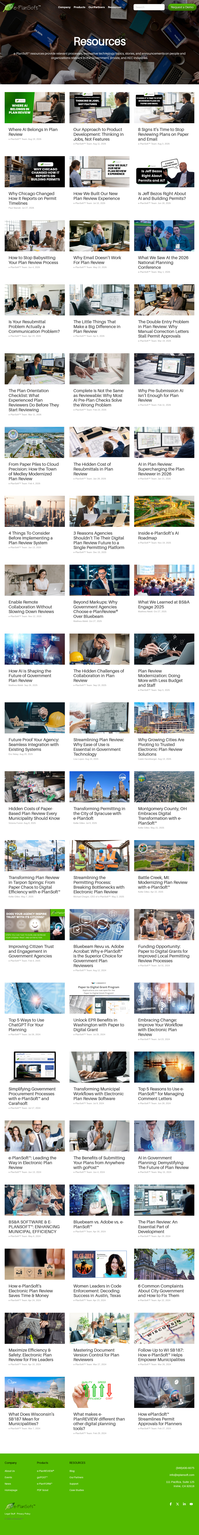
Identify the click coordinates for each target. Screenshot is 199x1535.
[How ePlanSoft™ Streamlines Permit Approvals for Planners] (164, 1392)
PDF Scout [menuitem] (42, 1490)
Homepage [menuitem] (11, 1490)
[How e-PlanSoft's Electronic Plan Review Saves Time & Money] (35, 1264)
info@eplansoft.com (182, 1475)
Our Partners (96, 7)
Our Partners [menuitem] (76, 1477)
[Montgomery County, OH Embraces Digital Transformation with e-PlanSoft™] (164, 786)
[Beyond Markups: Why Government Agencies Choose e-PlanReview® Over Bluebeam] (99, 580)
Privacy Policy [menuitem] (23, 1513)
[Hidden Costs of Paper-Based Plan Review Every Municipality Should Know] (35, 786)
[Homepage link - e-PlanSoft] (20, 1508)
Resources (114, 7)
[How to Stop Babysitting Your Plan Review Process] (35, 235)
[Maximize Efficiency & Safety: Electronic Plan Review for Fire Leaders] (35, 1328)
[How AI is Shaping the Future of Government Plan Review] (35, 649)
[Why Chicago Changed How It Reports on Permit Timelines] (35, 171)
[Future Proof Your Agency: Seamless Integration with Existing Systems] (35, 717)
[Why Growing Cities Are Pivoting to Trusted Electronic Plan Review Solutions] (164, 717)
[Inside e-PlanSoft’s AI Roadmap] (164, 511)
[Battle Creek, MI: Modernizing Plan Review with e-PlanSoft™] (164, 855)
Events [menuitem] (8, 1477)
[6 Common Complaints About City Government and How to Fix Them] (164, 1264)
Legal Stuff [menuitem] (10, 1513)
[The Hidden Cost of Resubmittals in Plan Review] (99, 442)
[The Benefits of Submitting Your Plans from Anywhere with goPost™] (99, 1136)
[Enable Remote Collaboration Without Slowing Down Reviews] (35, 580)
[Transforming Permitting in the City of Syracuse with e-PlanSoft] (99, 786)
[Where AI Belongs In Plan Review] (35, 107)
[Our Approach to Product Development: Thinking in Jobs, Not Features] (99, 107)
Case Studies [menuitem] (76, 1490)
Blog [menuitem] (72, 1470)
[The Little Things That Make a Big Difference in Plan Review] (99, 299)
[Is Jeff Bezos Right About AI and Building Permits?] (164, 171)
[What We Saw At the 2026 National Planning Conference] (164, 235)
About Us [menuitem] (10, 1470)
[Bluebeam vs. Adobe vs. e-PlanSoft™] (99, 1200)
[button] (171, 1504)
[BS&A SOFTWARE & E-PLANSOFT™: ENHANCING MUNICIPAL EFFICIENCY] (35, 1200)
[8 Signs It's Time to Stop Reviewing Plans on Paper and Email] (164, 107)
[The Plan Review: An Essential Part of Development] (164, 1200)
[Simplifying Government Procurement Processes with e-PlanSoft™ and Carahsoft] (35, 1067)
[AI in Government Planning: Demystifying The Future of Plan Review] (164, 1136)
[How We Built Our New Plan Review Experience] (99, 171)
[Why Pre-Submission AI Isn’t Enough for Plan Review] (164, 368)
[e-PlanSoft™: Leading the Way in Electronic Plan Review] (35, 1136)
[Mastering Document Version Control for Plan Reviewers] (99, 1328)
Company (64, 7)
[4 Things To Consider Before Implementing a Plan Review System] (35, 511)
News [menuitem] (8, 1483)
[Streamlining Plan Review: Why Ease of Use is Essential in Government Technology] (99, 717)
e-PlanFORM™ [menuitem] (44, 1483)
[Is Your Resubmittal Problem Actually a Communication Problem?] (35, 299)
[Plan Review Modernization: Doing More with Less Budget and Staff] (164, 649)
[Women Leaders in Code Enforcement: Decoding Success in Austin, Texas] (99, 1264)
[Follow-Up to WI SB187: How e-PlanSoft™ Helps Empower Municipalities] (164, 1328)
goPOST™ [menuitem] (42, 1477)
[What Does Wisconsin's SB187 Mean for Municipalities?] (35, 1392)
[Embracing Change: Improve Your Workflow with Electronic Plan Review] (164, 998)
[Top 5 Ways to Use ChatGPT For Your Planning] (35, 998)
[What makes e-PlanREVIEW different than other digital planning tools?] (99, 1392)
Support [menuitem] (73, 1483)
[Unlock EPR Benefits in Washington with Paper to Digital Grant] (99, 998)
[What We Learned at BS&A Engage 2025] (164, 580)
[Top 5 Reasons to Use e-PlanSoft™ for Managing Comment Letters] (164, 1067)
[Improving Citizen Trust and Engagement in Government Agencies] (35, 924)
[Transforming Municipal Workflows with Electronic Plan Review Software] (99, 1067)
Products (79, 7)
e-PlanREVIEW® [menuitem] (45, 1470)
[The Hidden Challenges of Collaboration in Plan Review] (99, 649)
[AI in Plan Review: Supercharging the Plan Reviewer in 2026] (164, 442)
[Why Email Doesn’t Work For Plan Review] (99, 235)
